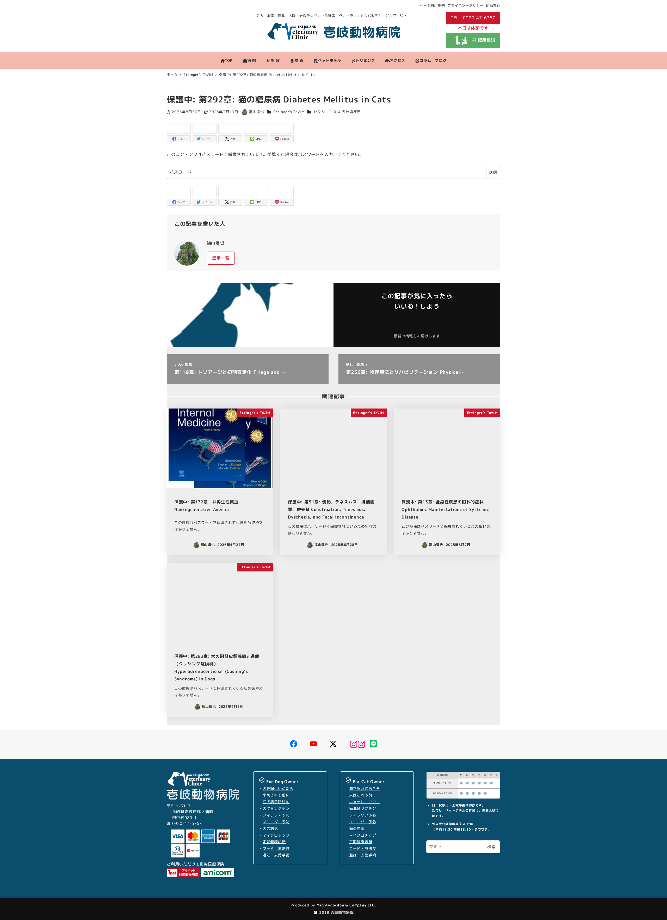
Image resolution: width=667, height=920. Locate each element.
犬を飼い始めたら (278, 788)
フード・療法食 (276, 848)
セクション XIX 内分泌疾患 (337, 111)
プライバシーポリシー (465, 5)
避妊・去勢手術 (276, 855)
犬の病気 (270, 828)
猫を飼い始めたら (364, 788)
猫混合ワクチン (362, 808)
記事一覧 (221, 258)
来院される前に (276, 795)
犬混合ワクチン (276, 808)
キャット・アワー (364, 802)
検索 (491, 847)
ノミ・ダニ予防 (276, 822)
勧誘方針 (493, 5)
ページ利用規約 (432, 5)
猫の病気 (357, 828)
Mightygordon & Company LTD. (345, 905)
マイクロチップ (276, 835)
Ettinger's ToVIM (289, 111)
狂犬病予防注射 (276, 802)
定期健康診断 (274, 841)
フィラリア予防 (276, 815)
